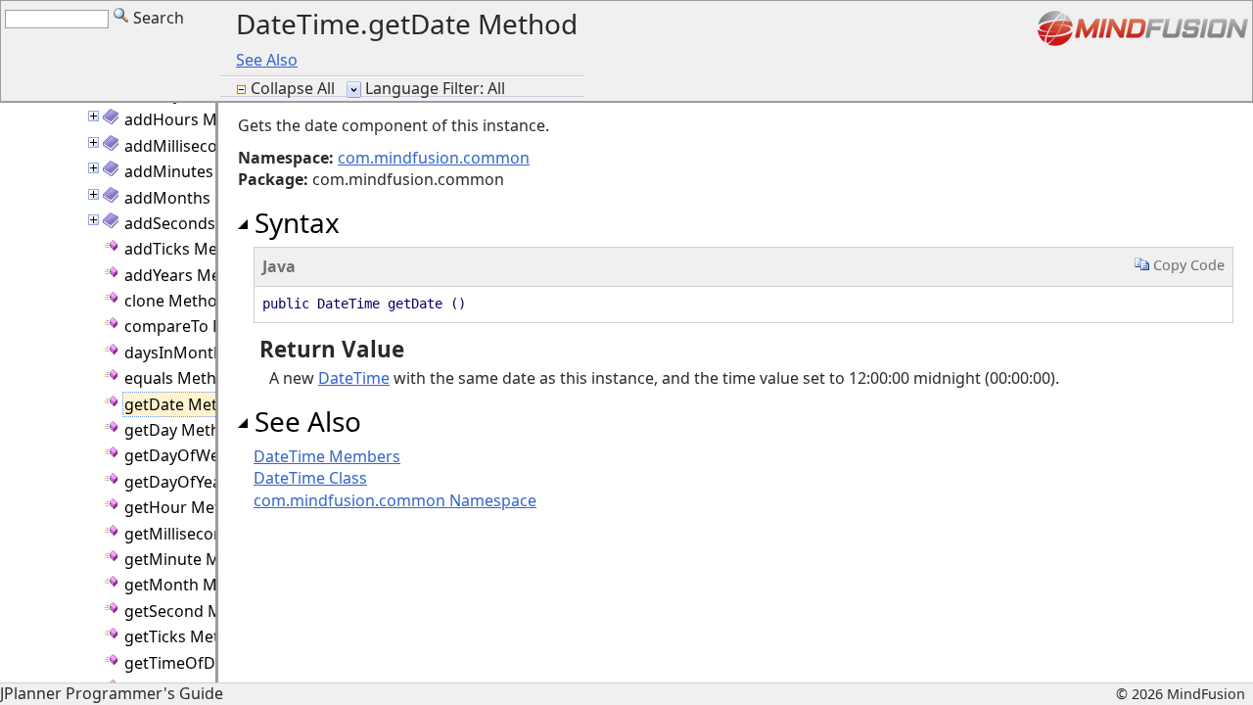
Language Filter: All (435, 88)
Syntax (294, 222)
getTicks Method (186, 636)
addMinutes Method (200, 171)
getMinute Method (194, 559)
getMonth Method (192, 584)
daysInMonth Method (205, 352)
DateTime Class (310, 478)
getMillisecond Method (210, 533)
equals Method (180, 378)
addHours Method (192, 119)
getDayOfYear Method (207, 482)
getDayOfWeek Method (212, 455)
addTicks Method (188, 248)
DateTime (354, 378)
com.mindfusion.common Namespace (395, 500)
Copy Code (1187, 265)
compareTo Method (197, 326)
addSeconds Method (201, 223)
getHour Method (187, 507)
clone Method (175, 300)
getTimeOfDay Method (209, 663)
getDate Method (185, 404)
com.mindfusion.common (434, 157)
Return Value (329, 349)
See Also (267, 59)
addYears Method (189, 275)
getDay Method (182, 430)
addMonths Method (198, 198)
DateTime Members (327, 456)
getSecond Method (195, 611)
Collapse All (295, 88)
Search (156, 17)
